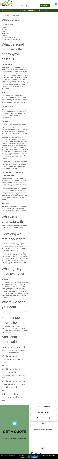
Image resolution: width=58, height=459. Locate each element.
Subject (43, 423)
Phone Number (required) (43, 406)
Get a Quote (44, 5)
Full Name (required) (43, 412)
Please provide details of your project (43, 429)
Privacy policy (34, 457)
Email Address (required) (43, 418)
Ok (28, 457)
